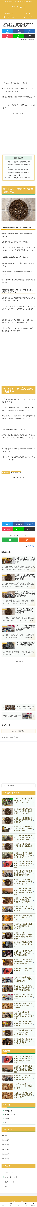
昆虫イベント (9, 1118)
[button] (33, 785)
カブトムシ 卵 (17, 472)
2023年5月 (5, 1140)
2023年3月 (5, 1149)
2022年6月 (5, 1159)
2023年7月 (5, 1135)
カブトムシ (6, 472)
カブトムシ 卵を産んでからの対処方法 (18, 178)
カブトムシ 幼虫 (11, 1115)
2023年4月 (5, 1145)
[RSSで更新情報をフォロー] (27, 540)
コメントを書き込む (18, 731)
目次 (15, 158)
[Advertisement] (18, 60)
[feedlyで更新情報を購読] (10, 540)
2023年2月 (5, 1154)
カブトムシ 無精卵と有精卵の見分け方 (18, 162)
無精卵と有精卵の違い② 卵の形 (18, 169)
